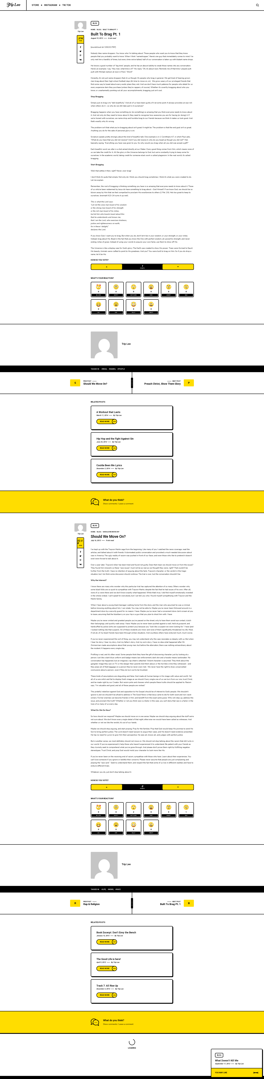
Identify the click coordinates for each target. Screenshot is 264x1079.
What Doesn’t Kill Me (226, 1060)
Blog (95, 23)
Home (93, 30)
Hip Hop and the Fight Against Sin (115, 439)
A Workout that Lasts (108, 412)
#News (110, 889)
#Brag (104, 369)
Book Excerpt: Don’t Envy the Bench (116, 932)
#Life (103, 889)
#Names (112, 369)
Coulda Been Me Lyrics (109, 465)
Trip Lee (80, 31)
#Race (118, 889)
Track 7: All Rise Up (107, 986)
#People (121, 369)
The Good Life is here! (108, 959)
